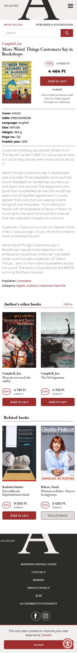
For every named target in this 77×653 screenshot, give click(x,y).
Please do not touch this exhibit (16, 379)
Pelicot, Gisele (50, 487)
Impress (38, 580)
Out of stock (58, 515)
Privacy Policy (38, 588)
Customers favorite (52, 285)
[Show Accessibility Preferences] (67, 643)
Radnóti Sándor (12, 487)
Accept (39, 645)
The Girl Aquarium (52, 378)
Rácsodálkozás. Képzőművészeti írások (15, 493)
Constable (24, 281)
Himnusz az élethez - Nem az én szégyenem (58, 493)
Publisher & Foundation (54, 24)
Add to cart (57, 81)
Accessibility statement (38, 603)
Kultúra (32, 285)
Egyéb (20, 285)
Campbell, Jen (12, 43)
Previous (7, 345)
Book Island (13, 24)
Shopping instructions (38, 564)
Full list (68, 304)
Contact (39, 572)
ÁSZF (38, 595)
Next (69, 345)
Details (47, 635)
